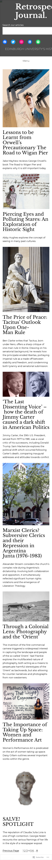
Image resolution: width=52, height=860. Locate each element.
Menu (26, 61)
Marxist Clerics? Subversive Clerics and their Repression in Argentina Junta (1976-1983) (24, 543)
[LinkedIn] (30, 42)
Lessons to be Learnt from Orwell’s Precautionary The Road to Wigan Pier (25, 143)
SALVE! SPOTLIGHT (18, 822)
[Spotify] (38, 42)
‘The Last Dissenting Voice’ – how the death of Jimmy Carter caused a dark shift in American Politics (26, 414)
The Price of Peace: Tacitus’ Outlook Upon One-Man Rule (25, 325)
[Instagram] (21, 42)
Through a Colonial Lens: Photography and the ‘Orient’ (26, 632)
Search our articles (13, 25)
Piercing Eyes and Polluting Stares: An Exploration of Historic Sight (25, 222)
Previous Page (11, 850)
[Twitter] (13, 42)
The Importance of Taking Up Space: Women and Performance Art (25, 732)
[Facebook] (5, 42)
